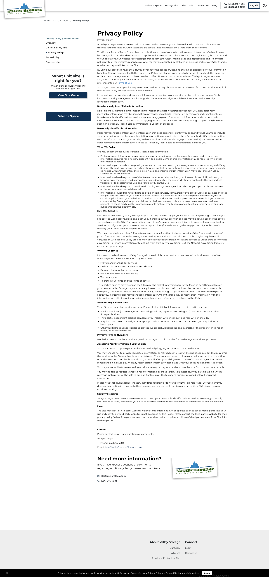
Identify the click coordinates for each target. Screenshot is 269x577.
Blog (214, 5)
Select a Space (153, 5)
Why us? (175, 553)
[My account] (265, 5)
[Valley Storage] (24, 10)
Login (188, 547)
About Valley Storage (165, 542)
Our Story (175, 547)
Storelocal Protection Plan (165, 558)
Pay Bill (254, 5)
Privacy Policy (154, 573)
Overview (51, 42)
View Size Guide (68, 95)
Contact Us (203, 5)
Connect (191, 542)
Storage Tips (172, 5)
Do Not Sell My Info (56, 47)
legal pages (62, 20)
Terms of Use (172, 573)
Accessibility (52, 57)
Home (48, 20)
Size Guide (187, 5)
